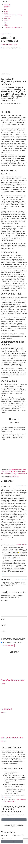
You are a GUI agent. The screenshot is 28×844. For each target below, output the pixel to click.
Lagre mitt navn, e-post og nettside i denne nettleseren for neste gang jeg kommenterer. (13, 639)
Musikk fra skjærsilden (12, 737)
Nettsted (3, 631)
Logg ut (6, 11)
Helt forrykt (6, 709)
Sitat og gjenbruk (6, 797)
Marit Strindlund (5, 473)
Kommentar (4, 600)
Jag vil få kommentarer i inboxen (12, 642)
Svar (1, 539)
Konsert (11, 44)
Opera (15, 44)
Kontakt (6, 13)
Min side (6, 8)
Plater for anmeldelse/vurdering (13, 15)
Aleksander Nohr (13, 469)
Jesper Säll (9, 471)
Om (5, 9)
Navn (3, 619)
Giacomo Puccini (14, 476)
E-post (3, 625)
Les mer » (3, 683)
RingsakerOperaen (16, 473)
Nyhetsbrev (7, 6)
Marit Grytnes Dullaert (19, 471)
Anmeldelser (7, 4)
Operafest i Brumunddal (12, 680)
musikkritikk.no (5, 1)
